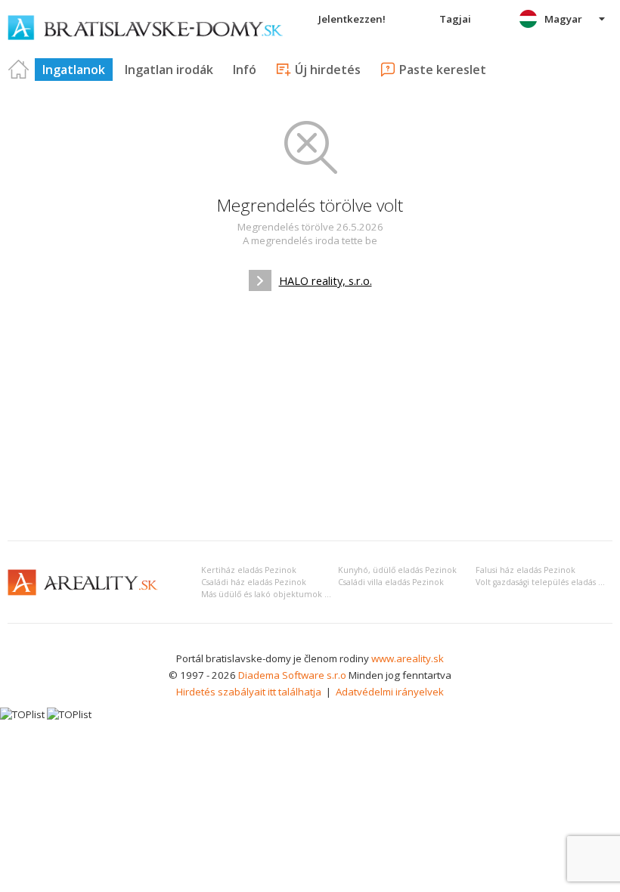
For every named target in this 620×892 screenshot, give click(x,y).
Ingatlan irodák (169, 69)
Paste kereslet (442, 69)
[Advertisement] (310, 416)
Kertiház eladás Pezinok (248, 570)
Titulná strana (19, 69)
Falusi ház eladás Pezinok (525, 570)
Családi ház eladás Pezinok (253, 582)
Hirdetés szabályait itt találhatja (248, 691)
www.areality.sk (407, 658)
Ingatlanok (73, 69)
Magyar (563, 19)
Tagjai (455, 19)
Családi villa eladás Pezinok (391, 582)
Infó (244, 69)
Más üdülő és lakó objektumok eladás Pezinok (292, 594)
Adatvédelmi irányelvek (390, 691)
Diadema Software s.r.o (292, 675)
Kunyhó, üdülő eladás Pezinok (397, 570)
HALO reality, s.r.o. (325, 280)
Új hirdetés (328, 69)
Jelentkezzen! (352, 19)
